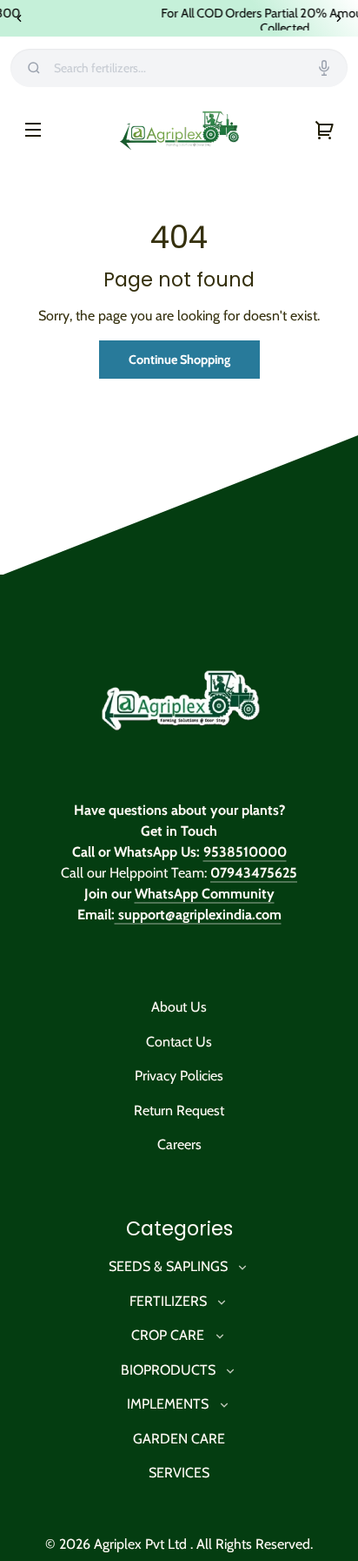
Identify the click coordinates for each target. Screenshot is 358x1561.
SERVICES (179, 1472)
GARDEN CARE (179, 1438)
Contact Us (179, 1041)
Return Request (179, 1110)
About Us (179, 1007)
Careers (179, 1144)
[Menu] (33, 129)
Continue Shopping (179, 359)
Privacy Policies (179, 1075)
